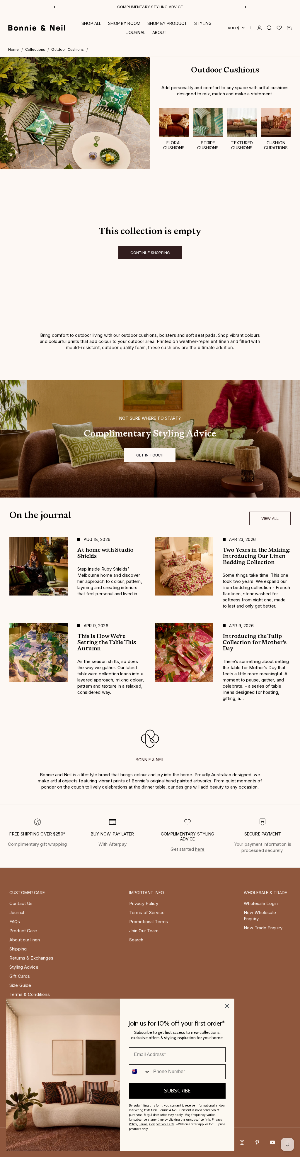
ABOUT (159, 32)
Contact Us (21, 903)
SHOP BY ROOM (124, 23)
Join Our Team (144, 930)
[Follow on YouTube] (272, 1142)
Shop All (91, 23)
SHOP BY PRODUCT (167, 23)
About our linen (24, 940)
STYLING (203, 23)
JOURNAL (135, 32)
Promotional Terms (148, 921)
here (199, 849)
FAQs (14, 921)
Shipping (18, 949)
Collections (35, 49)
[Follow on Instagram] (242, 1142)
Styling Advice (23, 967)
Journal (16, 912)
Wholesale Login (261, 903)
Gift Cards (19, 976)
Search (136, 940)
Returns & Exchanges (31, 958)
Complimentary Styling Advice (150, 6)
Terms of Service (147, 912)
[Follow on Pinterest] (257, 1142)
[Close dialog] (227, 1006)
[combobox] (139, 1072)
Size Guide (20, 985)
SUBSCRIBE (177, 1090)
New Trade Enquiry (263, 928)
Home (13, 49)
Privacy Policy (143, 903)
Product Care (23, 930)
